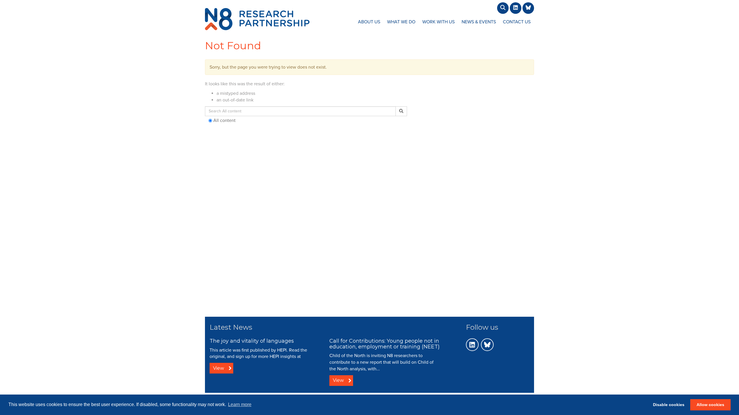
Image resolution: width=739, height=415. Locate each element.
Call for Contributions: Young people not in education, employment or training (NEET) (384, 344)
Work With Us (438, 22)
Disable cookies (668, 404)
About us (369, 22)
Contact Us (517, 22)
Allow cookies (710, 404)
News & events (479, 22)
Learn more (239, 404)
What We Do (401, 22)
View (218, 368)
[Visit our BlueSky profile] (487, 344)
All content (224, 120)
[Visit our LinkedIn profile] (472, 344)
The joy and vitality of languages (252, 341)
